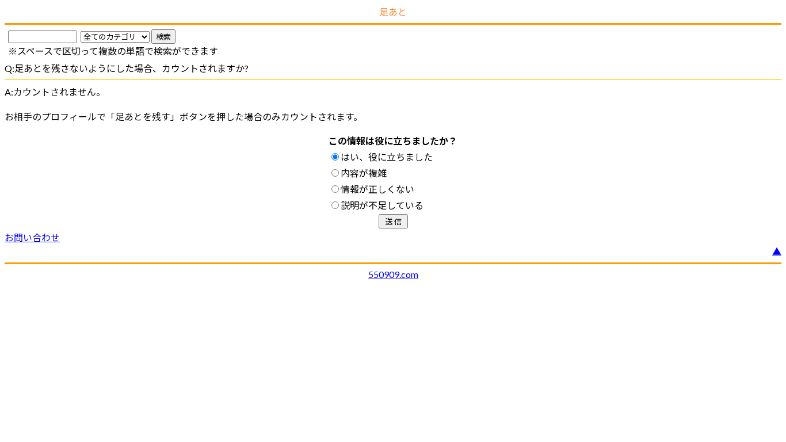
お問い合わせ (32, 237)
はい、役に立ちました (387, 156)
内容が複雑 (364, 172)
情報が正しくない (377, 189)
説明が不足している (382, 205)
